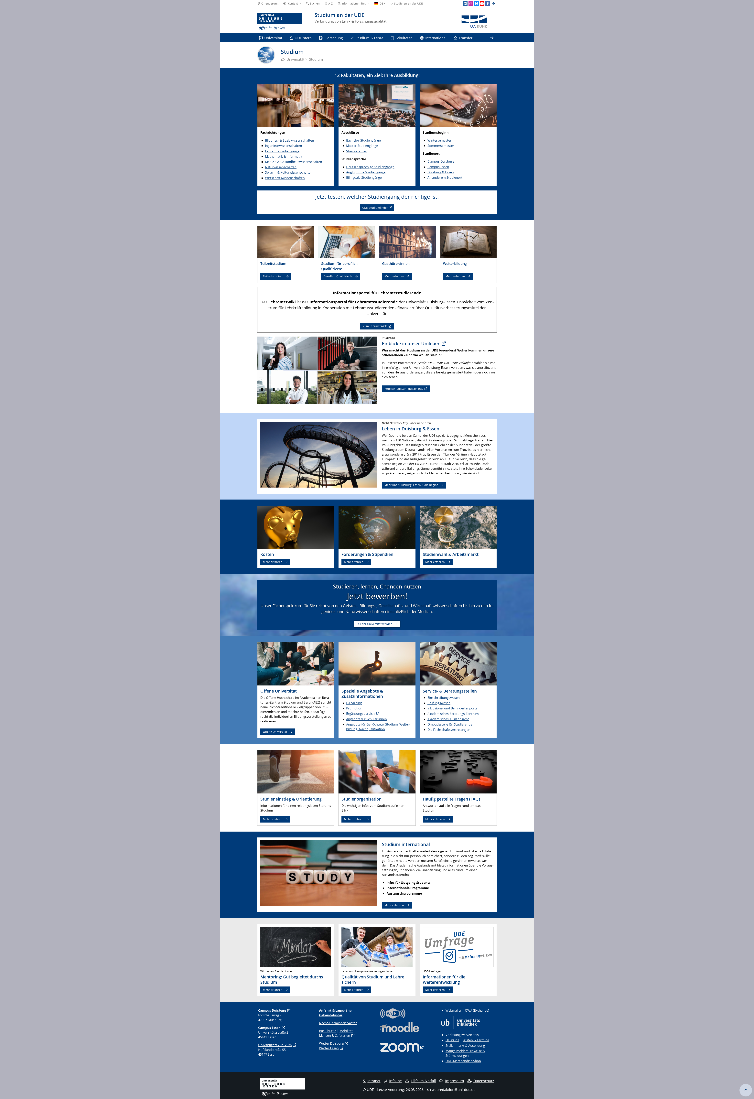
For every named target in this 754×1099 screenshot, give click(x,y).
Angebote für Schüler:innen (366, 719)
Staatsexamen (356, 151)
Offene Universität (275, 732)
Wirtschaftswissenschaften (285, 178)
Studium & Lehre (369, 37)
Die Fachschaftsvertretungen (448, 729)
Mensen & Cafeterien (334, 1035)
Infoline (395, 1080)
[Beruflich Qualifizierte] (346, 242)
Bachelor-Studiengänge (363, 140)
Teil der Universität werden (374, 624)
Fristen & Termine (476, 1040)
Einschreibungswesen (443, 697)
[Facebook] (487, 3)
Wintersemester (439, 140)
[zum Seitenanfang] (745, 1090)
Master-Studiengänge (362, 146)
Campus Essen (438, 167)
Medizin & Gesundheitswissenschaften (293, 162)
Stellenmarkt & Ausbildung (465, 1045)
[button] (292, 3)
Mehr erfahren (394, 276)
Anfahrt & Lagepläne (335, 1010)
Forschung (334, 37)
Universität (273, 37)
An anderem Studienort (444, 177)
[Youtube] (482, 3)
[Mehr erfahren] (407, 242)
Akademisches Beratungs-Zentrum (453, 714)
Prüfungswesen (438, 703)
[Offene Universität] (295, 663)
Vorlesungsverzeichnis (462, 1035)
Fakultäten (404, 37)
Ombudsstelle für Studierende (449, 724)
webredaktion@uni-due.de (453, 1089)
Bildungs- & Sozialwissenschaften (289, 140)
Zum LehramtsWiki (375, 326)
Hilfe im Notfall (423, 1080)
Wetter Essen (329, 1048)
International (436, 37)
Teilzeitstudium (273, 276)
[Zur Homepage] (279, 21)
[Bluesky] (476, 3)
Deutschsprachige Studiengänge (370, 167)
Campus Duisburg (440, 161)
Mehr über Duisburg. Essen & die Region (411, 485)
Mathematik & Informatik (283, 156)
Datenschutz (483, 1080)
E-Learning (354, 703)
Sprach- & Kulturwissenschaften (288, 172)
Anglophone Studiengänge (365, 172)
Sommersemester (440, 146)
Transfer (465, 37)
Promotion (354, 708)
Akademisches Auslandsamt (448, 719)
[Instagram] (471, 3)
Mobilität (346, 1031)
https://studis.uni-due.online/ (403, 389)
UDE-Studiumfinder (375, 208)
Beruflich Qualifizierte (338, 276)
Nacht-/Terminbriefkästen (338, 1023)
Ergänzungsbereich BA (362, 713)
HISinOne (452, 1040)
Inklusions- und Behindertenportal (452, 708)
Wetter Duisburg (331, 1043)
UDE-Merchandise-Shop (463, 1061)
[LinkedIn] (465, 3)
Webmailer (454, 1010)
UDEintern (303, 37)
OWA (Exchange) (477, 1010)
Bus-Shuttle (327, 1031)
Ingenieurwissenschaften (283, 146)
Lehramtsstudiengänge (282, 151)
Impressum (454, 1080)
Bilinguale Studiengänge (364, 177)
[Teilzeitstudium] (285, 242)
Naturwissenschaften (280, 167)
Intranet (373, 1080)
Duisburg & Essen (440, 172)
